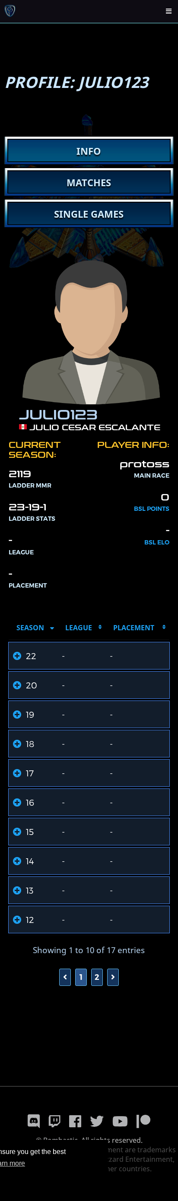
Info (88, 150)
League (78, 627)
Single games (89, 213)
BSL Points (151, 509)
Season (30, 627)
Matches (89, 182)
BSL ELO (156, 542)
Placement (133, 627)
